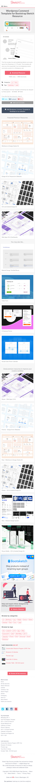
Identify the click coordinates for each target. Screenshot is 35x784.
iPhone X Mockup (5, 727)
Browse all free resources (18, 673)
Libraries (3, 687)
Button (30, 619)
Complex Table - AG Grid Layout (15, 663)
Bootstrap (5, 639)
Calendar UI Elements (6, 731)
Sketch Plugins (4, 691)
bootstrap (11, 85)
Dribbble (15, 91)
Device (25, 619)
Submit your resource (6, 701)
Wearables (19, 633)
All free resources (5, 683)
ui (12, 82)
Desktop (4, 622)
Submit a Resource (18, 609)
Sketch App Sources (21, 771)
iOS (3, 630)
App (19, 630)
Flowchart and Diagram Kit (7, 733)
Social (28, 636)
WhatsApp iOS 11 (5, 717)
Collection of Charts (6, 725)
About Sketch (4, 699)
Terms (19, 773)
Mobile (19, 619)
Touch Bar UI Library (11, 659)
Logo (19, 622)
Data (12, 633)
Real (10, 622)
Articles (3, 693)
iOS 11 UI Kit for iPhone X (7, 721)
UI (3, 619)
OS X (25, 633)
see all (15, 645)
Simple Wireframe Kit (6, 723)
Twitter (21, 91)
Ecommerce (5, 633)
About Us (3, 697)
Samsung (22, 636)
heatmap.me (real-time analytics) (22, 781)
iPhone (11, 636)
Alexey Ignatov (7, 91)
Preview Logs (10, 655)
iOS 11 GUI (4, 735)
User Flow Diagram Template (8, 719)
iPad (16, 636)
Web (23, 630)
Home (2, 681)
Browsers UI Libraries (12, 652)
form (16, 82)
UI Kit (14, 630)
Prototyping (3, 695)
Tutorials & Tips (5, 689)
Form (14, 622)
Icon (14, 619)
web (17, 85)
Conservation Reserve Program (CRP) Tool (18, 648)
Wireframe (8, 619)
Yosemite (5, 636)
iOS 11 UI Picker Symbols (7, 729)
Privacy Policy (26, 773)
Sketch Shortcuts (5, 685)
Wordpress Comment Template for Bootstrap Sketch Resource (17, 13)
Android (8, 630)
